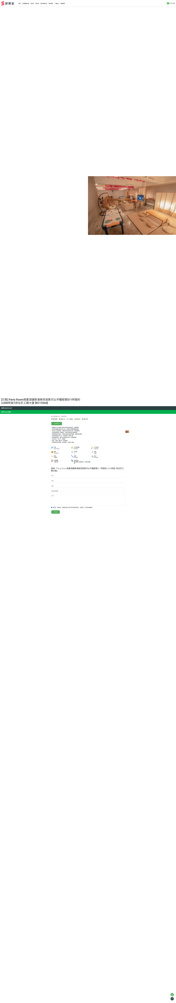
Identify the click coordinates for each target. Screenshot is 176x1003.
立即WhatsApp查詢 (6, 412)
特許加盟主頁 (43, 3)
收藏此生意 (57, 423)
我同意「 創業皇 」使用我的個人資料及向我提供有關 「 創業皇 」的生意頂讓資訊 (73, 507)
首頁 (19, 3)
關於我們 (51, 3)
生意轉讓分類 (25, 3)
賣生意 (37, 3)
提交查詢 (55, 512)
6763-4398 (172, 3)
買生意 (32, 3)
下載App (57, 3)
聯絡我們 (63, 3)
